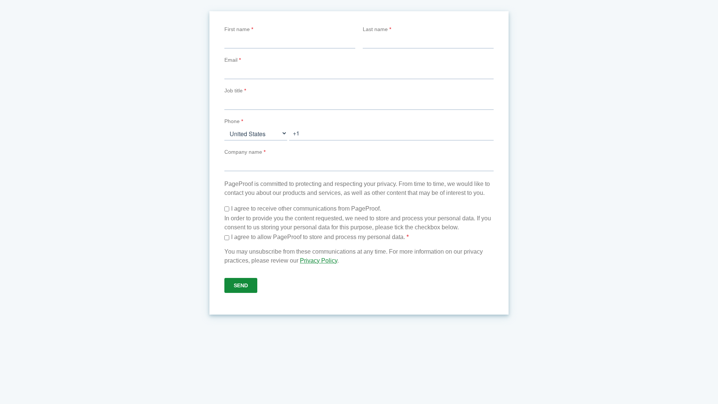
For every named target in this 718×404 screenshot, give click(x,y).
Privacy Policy (318, 260)
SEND (241, 285)
